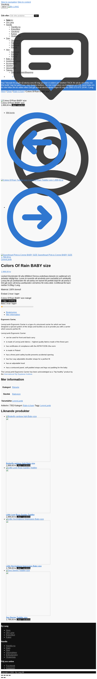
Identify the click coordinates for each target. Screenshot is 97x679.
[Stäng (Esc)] (10, 675)
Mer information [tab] (13, 315)
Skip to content (24, 2)
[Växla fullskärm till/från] (5, 675)
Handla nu (10, 646)
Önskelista (11, 657)
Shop (9, 91)
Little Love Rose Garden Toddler (20, 515)
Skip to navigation (9, 2)
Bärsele (15, 387)
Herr (8, 650)
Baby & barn (18, 91)
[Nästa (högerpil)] (5, 677)
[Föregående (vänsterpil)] (2, 677)
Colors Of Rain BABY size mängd (16, 298)
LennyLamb (6, 259)
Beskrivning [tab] (11, 312)
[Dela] (7, 675)
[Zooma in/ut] (2, 675)
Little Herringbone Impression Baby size (24, 566)
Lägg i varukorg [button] (23, 465)
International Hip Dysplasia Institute (18, 374)
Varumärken (11, 652)
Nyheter (9, 20)
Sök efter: (5, 16)
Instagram (10, 668)
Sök (36, 16)
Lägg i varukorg (18, 105)
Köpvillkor (10, 635)
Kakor (8, 637)
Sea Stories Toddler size (16, 617)
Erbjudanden (12, 655)
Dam (8, 648)
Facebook (10, 666)
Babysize (16, 394)
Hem (3, 91)
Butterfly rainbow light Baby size (20, 463)
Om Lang (10, 633)
